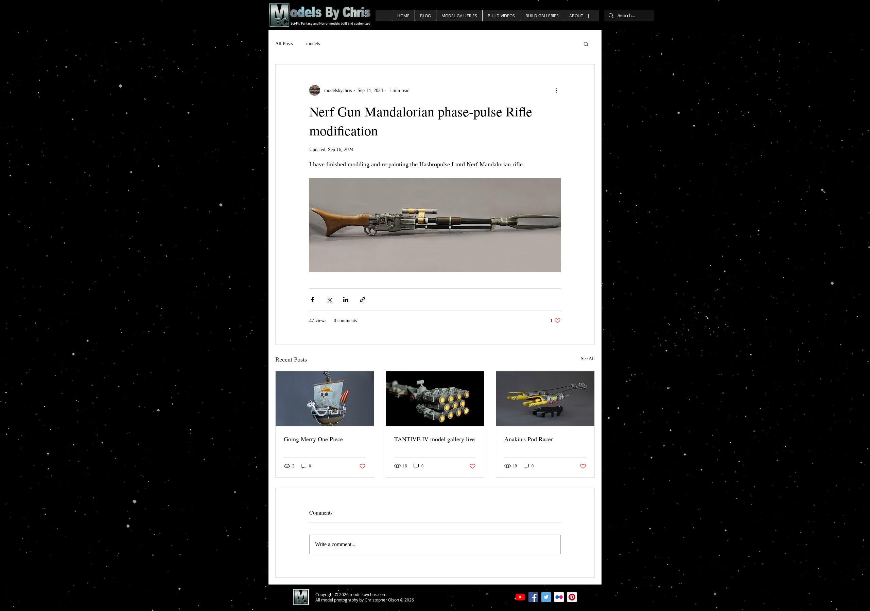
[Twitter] (546, 597)
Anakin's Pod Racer (528, 439)
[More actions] (557, 90)
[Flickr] (559, 597)
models (313, 43)
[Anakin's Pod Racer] (545, 398)
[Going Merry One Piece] (325, 398)
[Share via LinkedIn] (346, 299)
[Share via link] (362, 299)
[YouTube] (520, 597)
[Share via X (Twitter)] (329, 299)
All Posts (284, 43)
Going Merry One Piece (313, 439)
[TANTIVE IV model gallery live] (435, 398)
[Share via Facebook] (312, 299)
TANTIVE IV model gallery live (434, 439)
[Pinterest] (572, 597)
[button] (586, 44)
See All (588, 358)
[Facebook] (533, 597)
